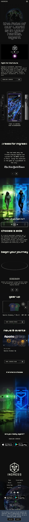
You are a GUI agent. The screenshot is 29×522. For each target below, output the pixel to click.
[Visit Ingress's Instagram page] (11, 492)
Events (19, 482)
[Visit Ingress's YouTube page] (18, 492)
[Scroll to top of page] (4, 1)
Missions (9, 487)
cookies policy (15, 513)
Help (19, 487)
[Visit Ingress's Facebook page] (14, 492)
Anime (19, 485)
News (9, 480)
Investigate (19, 480)
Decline (10, 519)
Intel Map (10, 485)
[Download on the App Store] (7, 444)
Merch (9, 482)
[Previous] (6, 106)
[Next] (22, 106)
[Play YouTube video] (14, 51)
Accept (18, 519)
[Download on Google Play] (21, 444)
